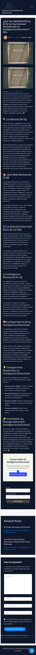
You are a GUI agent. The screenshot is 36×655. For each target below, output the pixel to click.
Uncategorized (22, 530)
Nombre (8, 487)
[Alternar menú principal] (32, 7)
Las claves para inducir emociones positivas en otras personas (17, 541)
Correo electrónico (11, 494)
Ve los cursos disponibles (17, 474)
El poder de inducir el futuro (17, 527)
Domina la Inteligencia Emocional (12, 11)
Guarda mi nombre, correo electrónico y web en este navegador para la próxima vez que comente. (18, 622)
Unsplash (20, 91)
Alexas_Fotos (12, 91)
